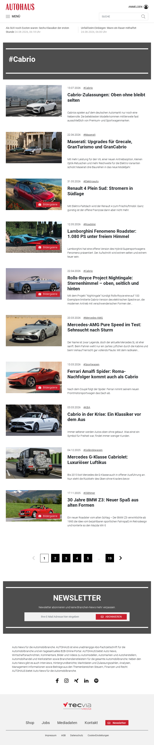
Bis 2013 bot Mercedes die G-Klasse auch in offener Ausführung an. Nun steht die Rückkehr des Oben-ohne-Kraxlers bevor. (106, 476)
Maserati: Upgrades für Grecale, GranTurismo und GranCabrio (99, 144)
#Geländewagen (93, 450)
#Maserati (89, 134)
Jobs (46, 722)
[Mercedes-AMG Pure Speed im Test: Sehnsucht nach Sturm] (34, 330)
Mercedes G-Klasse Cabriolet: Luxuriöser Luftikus (97, 459)
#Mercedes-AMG (93, 317)
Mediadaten (67, 722)
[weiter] (120, 558)
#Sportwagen (91, 364)
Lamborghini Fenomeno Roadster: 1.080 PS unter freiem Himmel (101, 234)
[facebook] (57, 680)
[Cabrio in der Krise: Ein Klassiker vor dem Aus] (34, 420)
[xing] (76, 680)
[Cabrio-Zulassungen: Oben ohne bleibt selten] (34, 101)
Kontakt (91, 722)
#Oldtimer (89, 492)
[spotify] (96, 680)
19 (110, 558)
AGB (63, 735)
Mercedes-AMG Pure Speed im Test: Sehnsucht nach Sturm (104, 327)
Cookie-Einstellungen (98, 735)
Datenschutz (76, 735)
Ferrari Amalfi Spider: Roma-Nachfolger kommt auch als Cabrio (102, 374)
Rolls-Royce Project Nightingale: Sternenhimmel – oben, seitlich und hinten (103, 283)
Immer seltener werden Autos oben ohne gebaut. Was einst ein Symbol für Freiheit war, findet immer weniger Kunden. (103, 433)
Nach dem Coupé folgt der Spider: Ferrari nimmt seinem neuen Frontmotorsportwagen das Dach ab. (103, 391)
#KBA (86, 407)
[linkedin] (86, 680)
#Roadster (89, 224)
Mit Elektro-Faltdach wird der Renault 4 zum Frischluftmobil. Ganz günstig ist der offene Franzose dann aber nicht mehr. (105, 208)
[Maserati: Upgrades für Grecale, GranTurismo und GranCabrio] (34, 147)
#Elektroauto (91, 181)
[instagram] (66, 680)
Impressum (51, 735)
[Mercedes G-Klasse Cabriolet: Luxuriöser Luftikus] (34, 463)
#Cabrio (88, 87)
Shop (30, 722)
